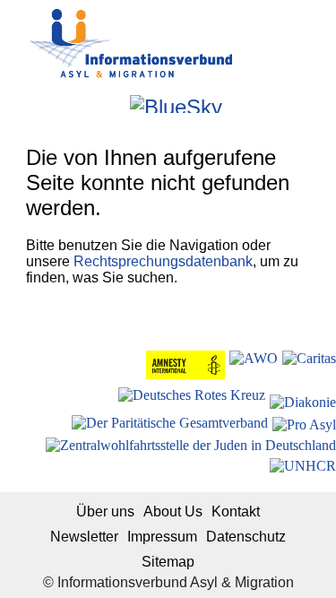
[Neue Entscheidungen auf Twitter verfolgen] (237, 103)
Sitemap (168, 561)
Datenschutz (246, 536)
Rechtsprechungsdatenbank (163, 261)
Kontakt (235, 511)
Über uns (105, 511)
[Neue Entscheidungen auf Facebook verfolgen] (90, 103)
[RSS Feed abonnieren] (286, 103)
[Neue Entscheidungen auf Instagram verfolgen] (114, 103)
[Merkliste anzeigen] (65, 103)
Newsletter (84, 536)
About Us (172, 511)
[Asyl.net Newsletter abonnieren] (262, 103)
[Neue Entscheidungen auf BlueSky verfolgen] (176, 104)
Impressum (162, 536)
